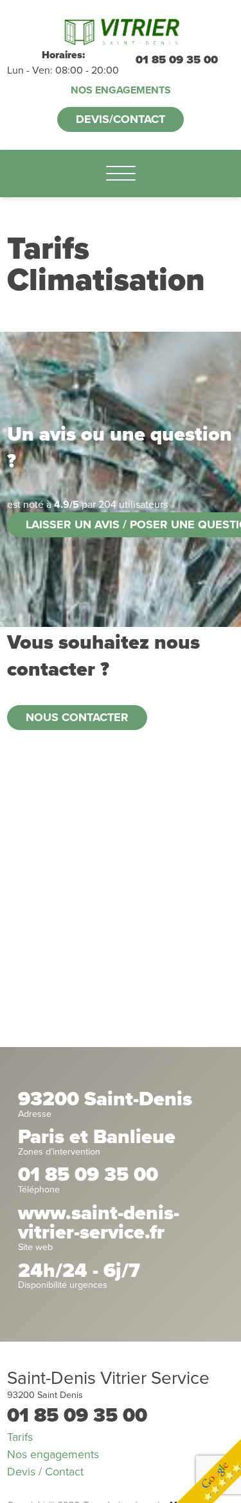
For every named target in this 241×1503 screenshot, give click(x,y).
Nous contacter (77, 717)
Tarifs (20, 1437)
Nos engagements (121, 90)
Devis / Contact (45, 1472)
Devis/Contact (120, 119)
